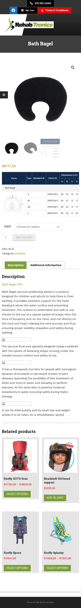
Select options (17, 494)
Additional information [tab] (45, 265)
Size (7, 226)
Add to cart (24, 237)
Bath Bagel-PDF (12, 284)
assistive (20, 253)
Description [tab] (16, 265)
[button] (73, 67)
